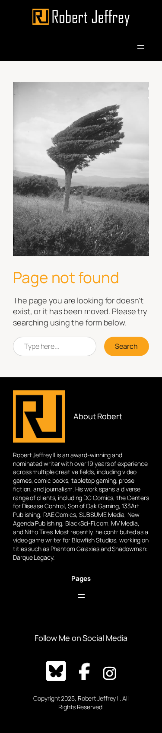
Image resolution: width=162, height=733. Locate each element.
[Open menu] (141, 47)
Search (126, 346)
